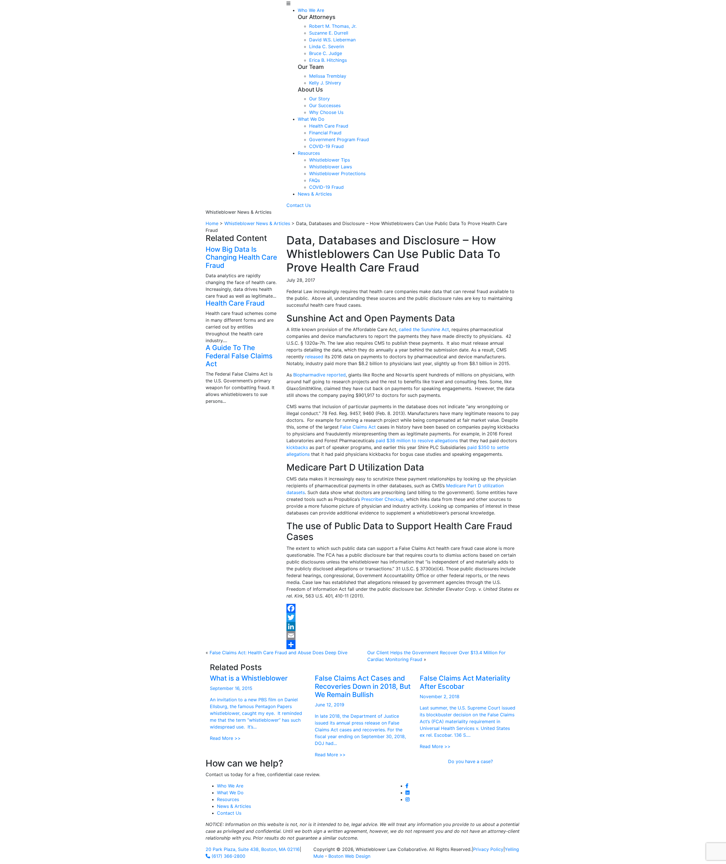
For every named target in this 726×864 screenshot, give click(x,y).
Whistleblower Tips (329, 160)
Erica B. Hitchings (328, 60)
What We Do (311, 119)
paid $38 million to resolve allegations (417, 440)
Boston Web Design (349, 856)
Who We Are (311, 10)
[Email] (403, 635)
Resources (309, 153)
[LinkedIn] (403, 626)
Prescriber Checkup (382, 499)
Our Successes (325, 105)
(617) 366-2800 (227, 856)
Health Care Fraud (328, 126)
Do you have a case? (470, 761)
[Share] (403, 644)
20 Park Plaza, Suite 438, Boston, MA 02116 (253, 849)
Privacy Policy (488, 849)
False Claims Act (358, 427)
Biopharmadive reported (319, 375)
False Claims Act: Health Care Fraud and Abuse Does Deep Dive (278, 652)
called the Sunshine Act (424, 329)
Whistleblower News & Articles (257, 223)
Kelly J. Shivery (325, 83)
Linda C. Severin (326, 46)
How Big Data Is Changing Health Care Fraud (241, 257)
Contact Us (298, 205)
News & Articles (315, 194)
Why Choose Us (326, 112)
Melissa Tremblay (327, 76)
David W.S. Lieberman (332, 40)
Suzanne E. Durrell (328, 33)
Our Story (319, 98)
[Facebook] (403, 608)
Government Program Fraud (339, 139)
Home (212, 223)
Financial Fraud (325, 132)
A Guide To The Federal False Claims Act (239, 356)
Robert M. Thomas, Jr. (332, 26)
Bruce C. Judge (325, 53)
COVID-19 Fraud (326, 146)
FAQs (314, 180)
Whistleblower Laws (330, 167)
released (314, 356)
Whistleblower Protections (337, 173)
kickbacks (297, 447)
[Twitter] (403, 617)
